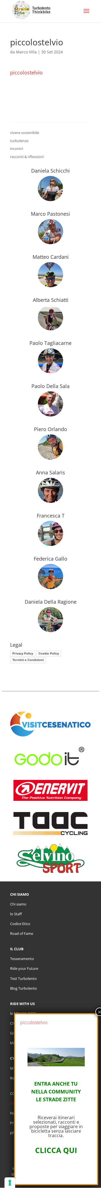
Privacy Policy (22, 653)
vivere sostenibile (24, 132)
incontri (16, 148)
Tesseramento (22, 958)
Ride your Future (24, 968)
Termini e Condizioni (28, 660)
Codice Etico (20, 923)
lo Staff (16, 913)
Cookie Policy (48, 653)
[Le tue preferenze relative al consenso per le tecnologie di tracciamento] (9, 1182)
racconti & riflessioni (27, 156)
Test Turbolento (23, 978)
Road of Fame (21, 933)
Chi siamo (18, 904)
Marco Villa (26, 52)
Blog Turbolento (23, 988)
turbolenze (19, 140)
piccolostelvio (26, 72)
